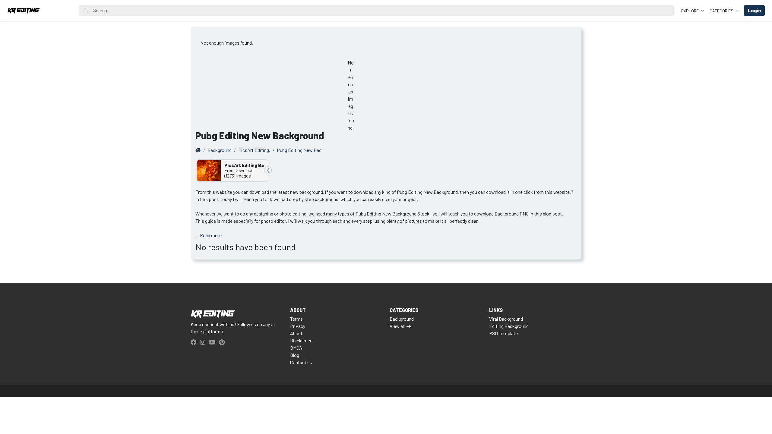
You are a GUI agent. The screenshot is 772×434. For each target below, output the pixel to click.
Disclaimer (301, 340)
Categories (722, 10)
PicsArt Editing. (254, 150)
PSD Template (503, 333)
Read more (211, 235)
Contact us (301, 362)
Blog (294, 355)
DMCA (296, 348)
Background (219, 150)
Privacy (297, 326)
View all (397, 326)
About (296, 333)
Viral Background (506, 319)
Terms (296, 319)
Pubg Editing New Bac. (300, 150)
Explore (690, 10)
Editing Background (509, 326)
